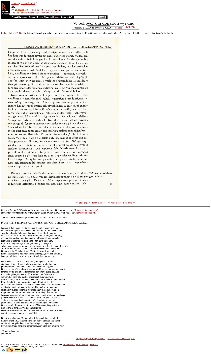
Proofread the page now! (86, 210)
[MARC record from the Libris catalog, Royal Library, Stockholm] (21, 10)
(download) (69, 345)
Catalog (32, 17)
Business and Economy (52, 10)
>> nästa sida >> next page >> (121, 202)
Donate (56, 17)
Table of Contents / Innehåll (24, 12)
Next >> (54, 12)
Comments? (66, 17)
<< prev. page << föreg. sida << (90, 202)
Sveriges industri (23, 3)
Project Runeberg (19, 17)
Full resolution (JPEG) (11, 33)
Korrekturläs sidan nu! (86, 213)
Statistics (36, 10)
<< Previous (43, 12)
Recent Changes (44, 17)
